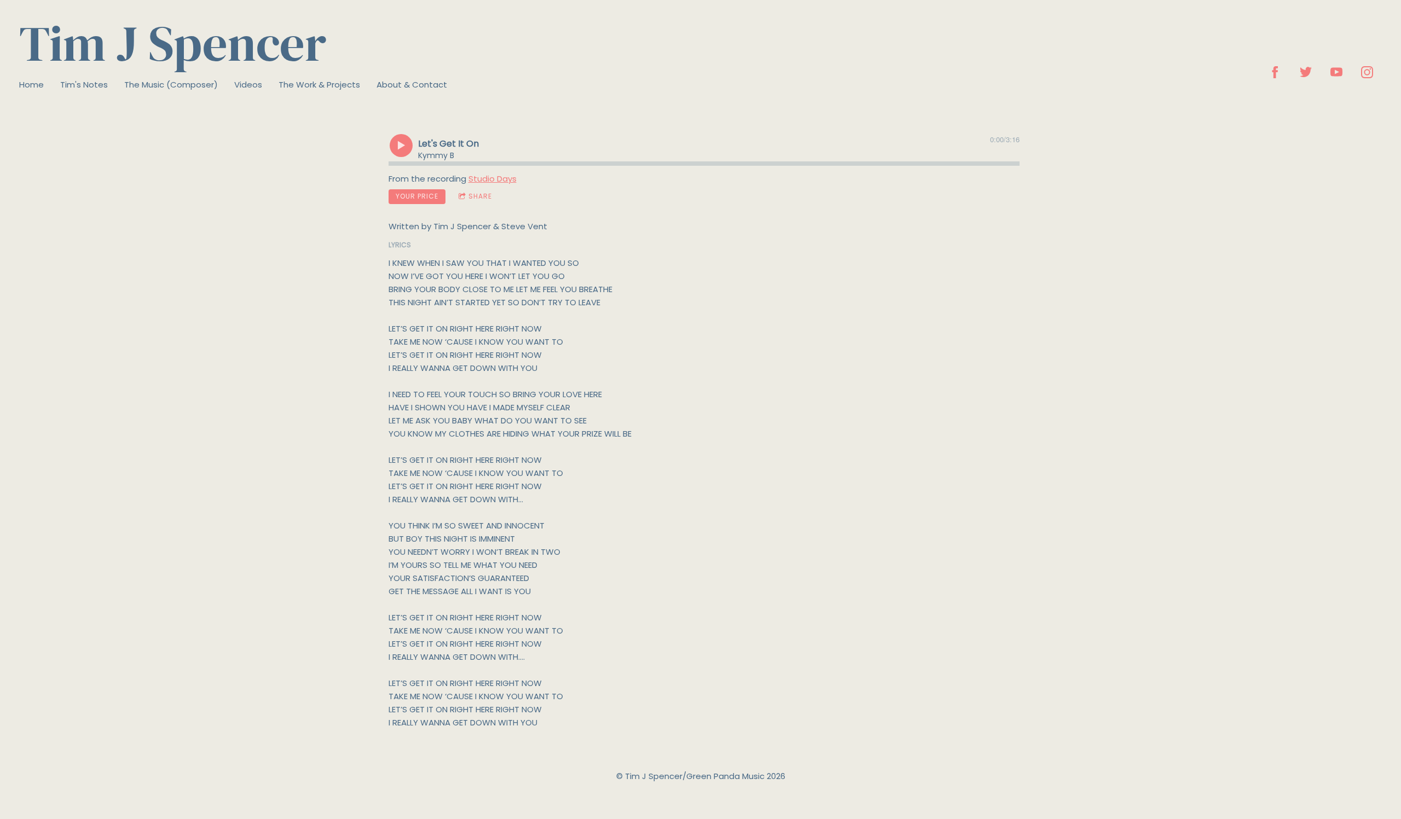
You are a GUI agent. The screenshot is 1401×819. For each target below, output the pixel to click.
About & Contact (412, 84)
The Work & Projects (319, 84)
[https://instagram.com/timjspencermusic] (1367, 72)
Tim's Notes (84, 84)
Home (31, 84)
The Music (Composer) (171, 84)
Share (480, 196)
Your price (417, 196)
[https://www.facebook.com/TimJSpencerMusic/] (1275, 72)
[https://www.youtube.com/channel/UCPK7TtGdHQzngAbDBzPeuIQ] (1336, 72)
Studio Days (492, 178)
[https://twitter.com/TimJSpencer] (1306, 72)
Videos (248, 84)
